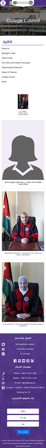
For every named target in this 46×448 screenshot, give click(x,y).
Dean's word (7, 58)
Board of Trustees (9, 72)
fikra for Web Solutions (23, 446)
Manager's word (8, 53)
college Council (8, 77)
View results (23, 432)
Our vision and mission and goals (16, 63)
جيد (23, 424)
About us (5, 48)
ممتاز (23, 411)
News (4, 82)
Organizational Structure (12, 67)
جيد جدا (23, 417)
